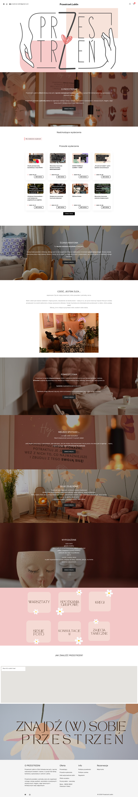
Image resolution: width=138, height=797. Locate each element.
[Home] (80, 189)
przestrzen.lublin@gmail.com (20, 4)
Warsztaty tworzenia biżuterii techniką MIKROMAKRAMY (56, 167)
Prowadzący (63, 769)
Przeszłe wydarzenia (66, 772)
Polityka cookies (83, 772)
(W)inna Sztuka (76, 196)
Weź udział (38, 176)
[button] (69, 451)
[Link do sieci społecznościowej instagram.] (6, 4)
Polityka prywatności (84, 769)
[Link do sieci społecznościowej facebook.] (3, 4)
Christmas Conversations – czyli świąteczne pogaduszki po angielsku (35, 198)
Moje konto (100, 769)
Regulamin (81, 775)
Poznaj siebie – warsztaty (67, 781)
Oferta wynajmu (64, 778)
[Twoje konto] (130, 4)
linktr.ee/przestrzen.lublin (67, 775)
